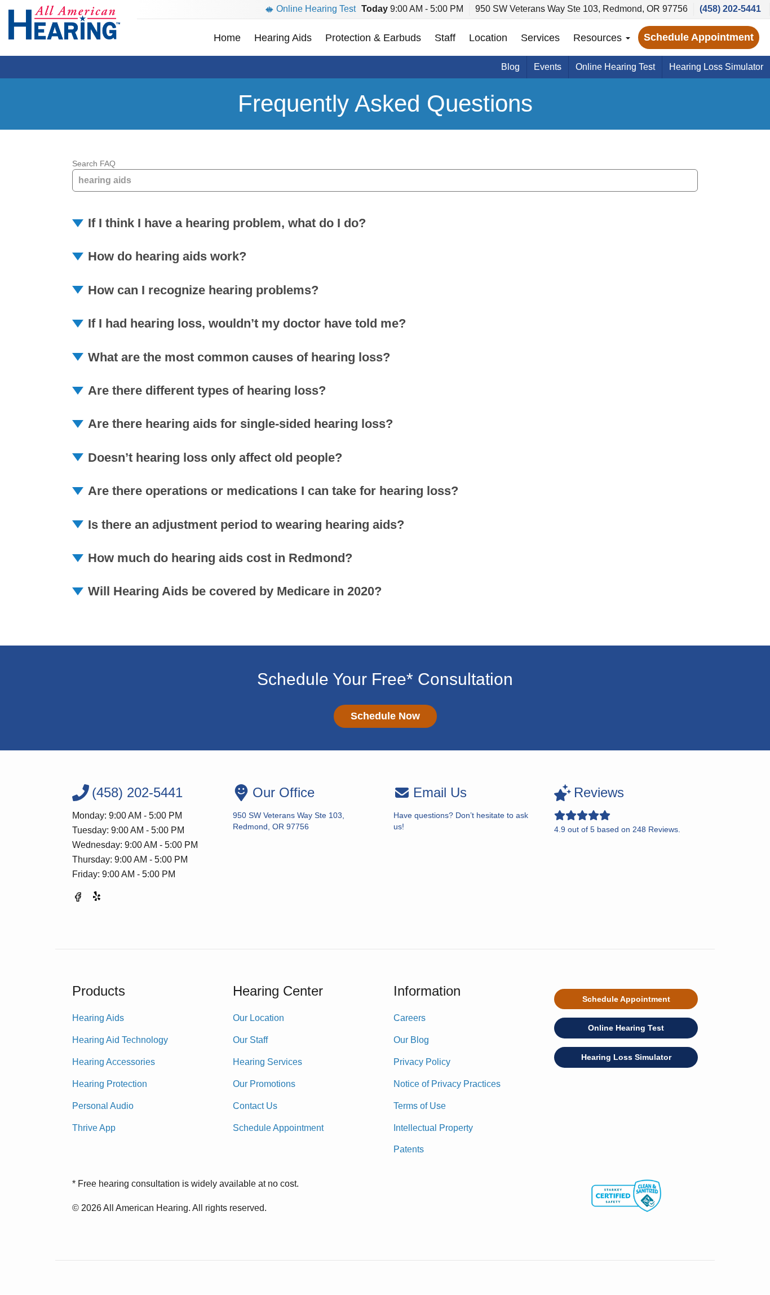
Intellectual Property (433, 1128)
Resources (599, 37)
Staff (445, 37)
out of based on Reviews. (617, 809)
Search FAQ (94, 163)
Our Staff (250, 1040)
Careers (409, 1018)
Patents (408, 1149)
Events (547, 67)
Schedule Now (385, 716)
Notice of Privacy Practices (447, 1084)
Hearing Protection (109, 1084)
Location (488, 37)
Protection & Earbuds (373, 37)
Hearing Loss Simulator (716, 67)
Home (227, 37)
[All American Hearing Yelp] (97, 899)
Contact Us (255, 1106)
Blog (510, 67)
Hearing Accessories (113, 1062)
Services (540, 37)
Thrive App (94, 1128)
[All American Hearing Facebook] (77, 899)
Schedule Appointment (699, 37)
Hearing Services (267, 1062)
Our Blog (411, 1040)
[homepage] (64, 22)
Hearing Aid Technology (120, 1040)
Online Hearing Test (316, 9)
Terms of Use (419, 1106)
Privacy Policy (421, 1062)
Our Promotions (264, 1084)
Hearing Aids (283, 37)
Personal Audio (103, 1106)
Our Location (258, 1018)
